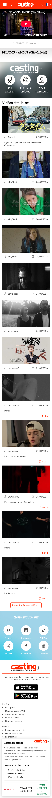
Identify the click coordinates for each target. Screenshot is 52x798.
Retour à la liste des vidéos (24, 605)
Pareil (7, 410)
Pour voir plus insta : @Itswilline (19, 502)
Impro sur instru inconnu (15, 456)
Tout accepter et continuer (42, 789)
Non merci (9, 789)
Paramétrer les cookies (26, 789)
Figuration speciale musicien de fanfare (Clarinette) (22, 143)
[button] (43, 4)
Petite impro (10, 593)
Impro (7, 547)
